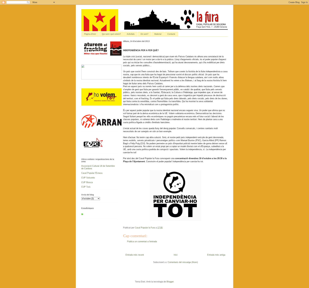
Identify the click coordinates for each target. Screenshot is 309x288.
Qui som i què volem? (111, 34)
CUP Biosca (87, 182)
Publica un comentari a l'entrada (142, 241)
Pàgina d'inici (90, 34)
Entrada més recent (135, 255)
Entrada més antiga (216, 255)
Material (157, 34)
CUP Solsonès (88, 177)
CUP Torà (85, 187)
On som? (144, 34)
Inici (176, 255)
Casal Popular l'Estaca (91, 173)
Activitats (131, 34)
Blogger (170, 281)
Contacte (171, 34)
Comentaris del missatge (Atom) (183, 262)
